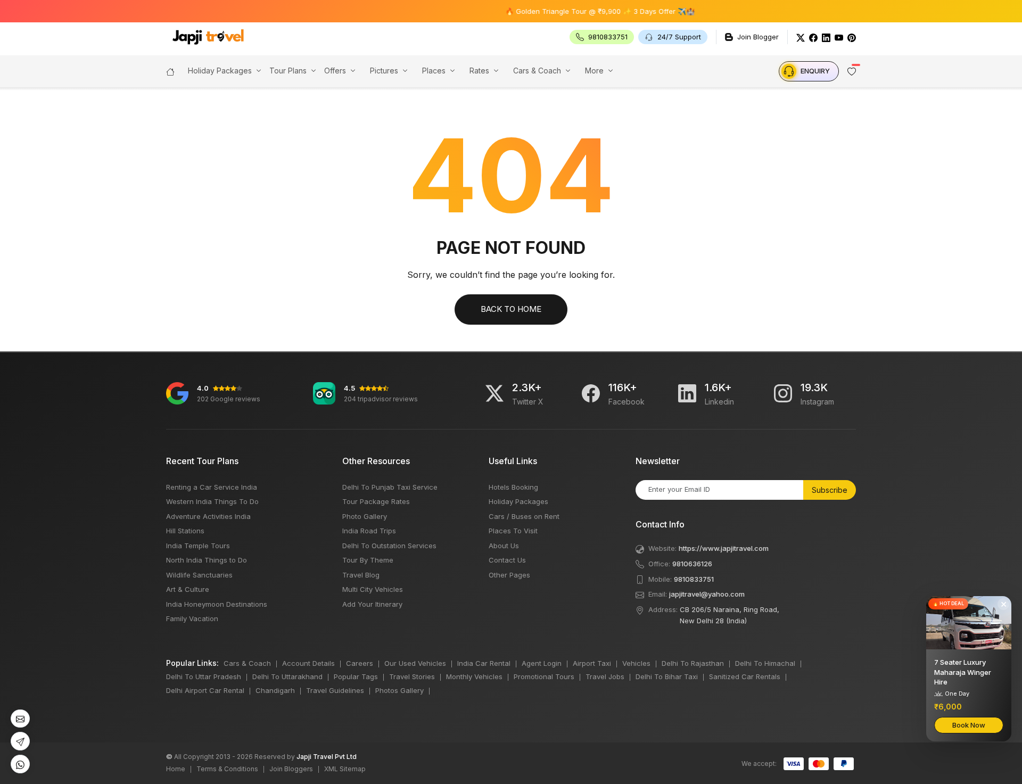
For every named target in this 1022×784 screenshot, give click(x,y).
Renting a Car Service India (211, 487)
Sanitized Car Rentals (744, 676)
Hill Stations (185, 530)
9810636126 (692, 563)
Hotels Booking (513, 487)
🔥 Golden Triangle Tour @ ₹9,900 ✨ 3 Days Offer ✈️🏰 (580, 11)
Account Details (308, 663)
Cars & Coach (537, 70)
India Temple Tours (198, 545)
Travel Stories (412, 676)
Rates (479, 70)
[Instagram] (783, 393)
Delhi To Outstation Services (389, 545)
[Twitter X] (494, 393)
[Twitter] (800, 37)
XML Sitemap (345, 769)
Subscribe (829, 489)
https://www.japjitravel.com (724, 548)
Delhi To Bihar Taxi (667, 676)
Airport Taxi (592, 663)
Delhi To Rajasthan (693, 663)
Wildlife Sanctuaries (199, 575)
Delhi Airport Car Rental (205, 690)
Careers (359, 663)
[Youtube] (839, 37)
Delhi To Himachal (765, 663)
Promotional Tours (544, 676)
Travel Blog (361, 575)
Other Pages (509, 575)
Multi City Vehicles (372, 589)
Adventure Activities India (208, 516)
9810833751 (694, 579)
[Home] (170, 71)
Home (175, 769)
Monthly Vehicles (474, 676)
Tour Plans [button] (288, 70)
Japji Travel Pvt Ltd (326, 757)
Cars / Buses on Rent (524, 516)
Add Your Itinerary (372, 604)
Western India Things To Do (212, 501)
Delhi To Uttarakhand (287, 676)
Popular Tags (356, 676)
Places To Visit (513, 530)
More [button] (594, 70)
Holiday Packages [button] (220, 70)
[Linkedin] (687, 393)
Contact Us (507, 560)
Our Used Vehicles (415, 663)
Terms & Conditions (227, 769)
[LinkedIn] (826, 37)
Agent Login (542, 663)
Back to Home (511, 309)
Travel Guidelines (335, 690)
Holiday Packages (518, 501)
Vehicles (636, 663)
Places (434, 70)
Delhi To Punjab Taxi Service (390, 487)
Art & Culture (187, 589)
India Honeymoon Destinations (216, 604)
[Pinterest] (851, 37)
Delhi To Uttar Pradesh (203, 676)
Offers (335, 70)
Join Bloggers (291, 769)
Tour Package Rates (376, 501)
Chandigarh (275, 690)
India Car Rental (483, 663)
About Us (504, 545)
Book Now (968, 725)
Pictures (384, 70)
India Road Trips (369, 530)
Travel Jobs (605, 676)
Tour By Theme (367, 560)
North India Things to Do (206, 560)
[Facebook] (813, 37)
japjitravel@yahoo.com (707, 594)
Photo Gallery (364, 516)
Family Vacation (192, 618)
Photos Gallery (399, 690)
